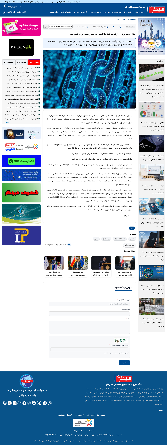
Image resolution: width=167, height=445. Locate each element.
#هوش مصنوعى (65, 415)
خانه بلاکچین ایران (119, 239)
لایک (129, 245)
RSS (13, 1)
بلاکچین (132, 239)
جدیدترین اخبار (34, 62)
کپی (45, 26)
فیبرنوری (107, 12)
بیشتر (7, 122)
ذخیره (124, 362)
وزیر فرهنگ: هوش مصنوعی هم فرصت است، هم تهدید (54, 275)
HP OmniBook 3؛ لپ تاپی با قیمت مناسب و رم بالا (22, 87)
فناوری (96, 239)
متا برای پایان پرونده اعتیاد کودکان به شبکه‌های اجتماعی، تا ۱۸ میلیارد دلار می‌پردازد (152, 323)
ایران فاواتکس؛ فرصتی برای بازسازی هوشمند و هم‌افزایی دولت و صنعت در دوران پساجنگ (152, 289)
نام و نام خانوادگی (124, 300)
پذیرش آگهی (38, 1)
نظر (129, 319)
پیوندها (19, 1)
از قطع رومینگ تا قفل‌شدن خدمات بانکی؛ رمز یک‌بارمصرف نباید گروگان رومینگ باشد (152, 223)
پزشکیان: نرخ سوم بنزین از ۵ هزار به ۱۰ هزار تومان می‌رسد (101, 275)
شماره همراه (126, 309)
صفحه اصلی (139, 12)
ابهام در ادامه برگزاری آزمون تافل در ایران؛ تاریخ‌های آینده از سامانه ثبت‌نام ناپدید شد (153, 189)
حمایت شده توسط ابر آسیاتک (83, 430)
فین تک (84, 12)
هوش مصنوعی (95, 12)
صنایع (76, 12)
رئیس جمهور (106, 239)
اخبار (123, 19)
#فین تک (90, 415)
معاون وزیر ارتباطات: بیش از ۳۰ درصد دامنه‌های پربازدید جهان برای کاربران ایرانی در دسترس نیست (152, 126)
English (7, 1)
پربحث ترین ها (8, 62)
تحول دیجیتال (28, 1)
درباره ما (52, 1)
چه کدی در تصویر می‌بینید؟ (119, 345)
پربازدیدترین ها (21, 62)
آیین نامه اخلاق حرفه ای (64, 1)
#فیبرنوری (79, 415)
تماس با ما (77, 1)
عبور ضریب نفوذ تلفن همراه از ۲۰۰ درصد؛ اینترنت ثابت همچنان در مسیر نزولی (152, 256)
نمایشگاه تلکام (66, 12)
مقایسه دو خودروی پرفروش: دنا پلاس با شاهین (23, 79)
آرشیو (46, 1)
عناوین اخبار (128, 12)
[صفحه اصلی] (156, 9)
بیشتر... (160, 410)
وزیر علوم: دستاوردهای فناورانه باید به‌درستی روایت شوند (125, 275)
